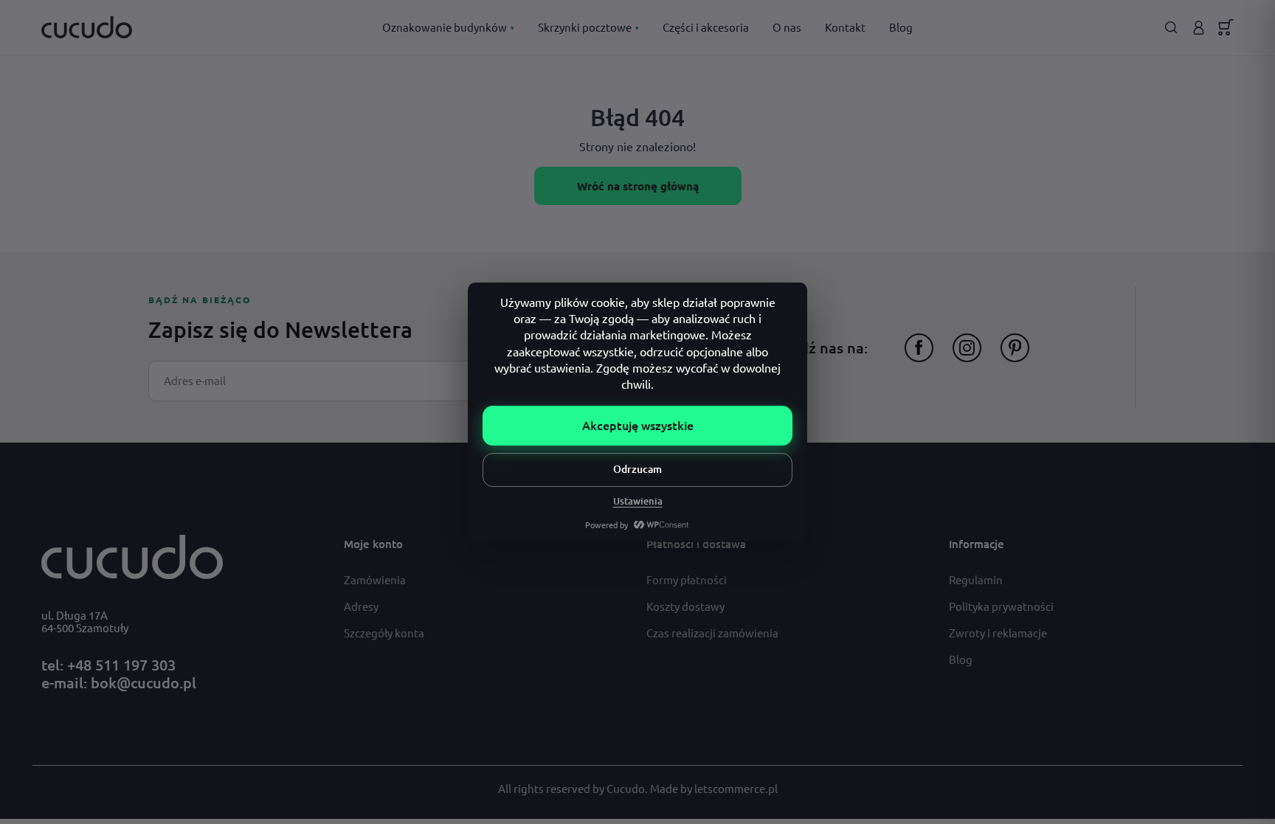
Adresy (361, 606)
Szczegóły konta (384, 633)
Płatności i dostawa (696, 543)
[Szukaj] (1171, 27)
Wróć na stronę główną (638, 186)
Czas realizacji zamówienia (712, 633)
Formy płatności (686, 579)
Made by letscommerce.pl (714, 788)
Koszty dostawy (685, 606)
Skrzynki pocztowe (588, 27)
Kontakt (845, 27)
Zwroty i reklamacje (998, 633)
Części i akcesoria (706, 27)
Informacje (976, 543)
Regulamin (976, 579)
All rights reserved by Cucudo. (574, 788)
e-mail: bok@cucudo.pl (118, 682)
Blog (901, 27)
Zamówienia (375, 579)
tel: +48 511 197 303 (108, 665)
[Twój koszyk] (1226, 27)
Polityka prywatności (1001, 606)
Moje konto (373, 543)
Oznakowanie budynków (448, 27)
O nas (787, 27)
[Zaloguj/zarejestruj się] (1198, 28)
